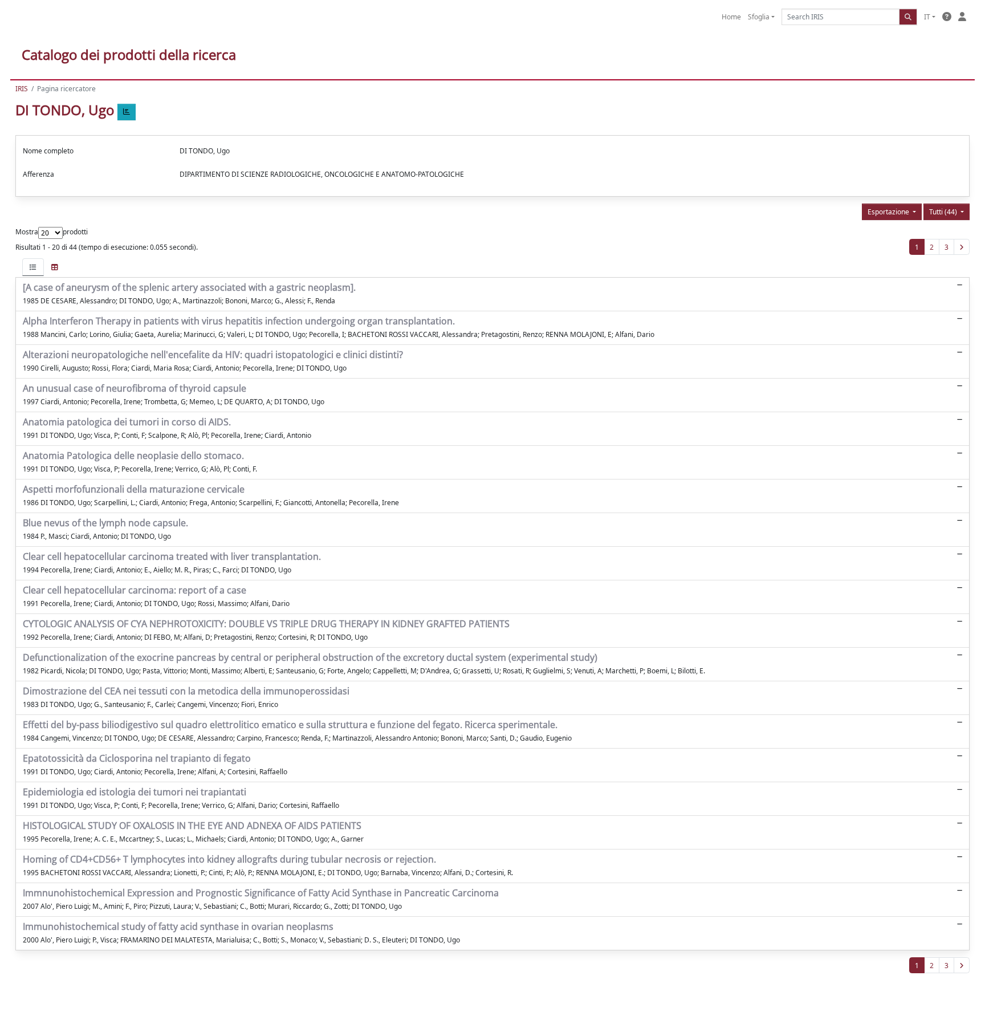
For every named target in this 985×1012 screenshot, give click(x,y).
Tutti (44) (944, 212)
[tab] (33, 267)
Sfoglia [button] (759, 17)
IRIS (21, 89)
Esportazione (889, 212)
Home (731, 17)
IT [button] (927, 17)
